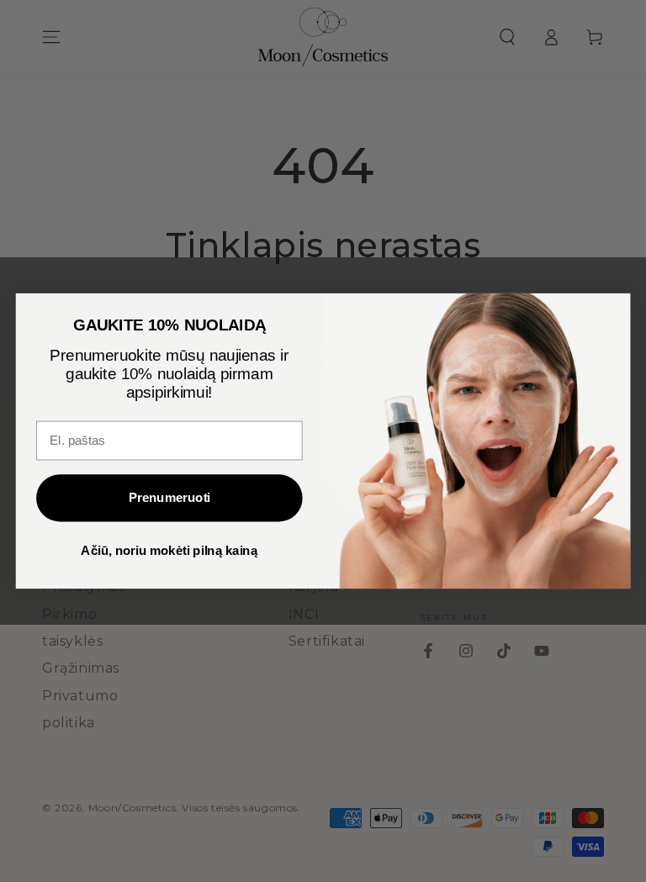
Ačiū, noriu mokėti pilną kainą (169, 550)
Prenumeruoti (169, 497)
